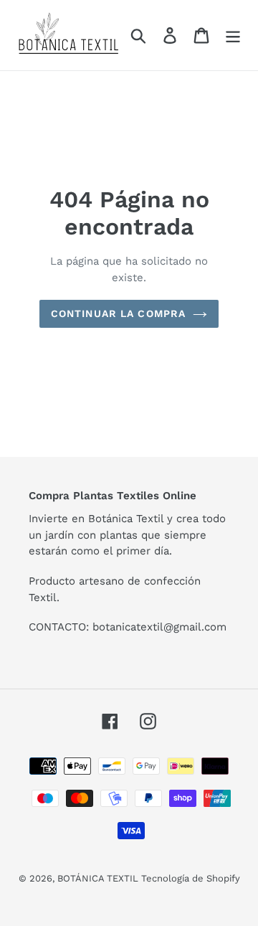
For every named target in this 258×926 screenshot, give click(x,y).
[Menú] (233, 35)
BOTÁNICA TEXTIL (99, 878)
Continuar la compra (118, 313)
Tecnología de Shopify (190, 878)
